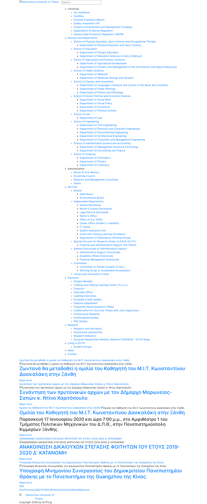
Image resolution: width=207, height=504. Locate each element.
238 (45, 489)
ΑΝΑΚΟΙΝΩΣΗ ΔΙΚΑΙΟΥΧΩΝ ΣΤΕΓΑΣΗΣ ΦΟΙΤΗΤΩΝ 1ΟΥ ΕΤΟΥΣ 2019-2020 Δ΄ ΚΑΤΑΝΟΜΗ (70, 438)
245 (77, 489)
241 (59, 489)
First (21, 489)
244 (72, 489)
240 (54, 489)
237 (41, 489)
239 (50, 489)
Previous (29, 489)
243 (67, 489)
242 (63, 489)
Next (82, 489)
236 (36, 489)
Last (87, 489)
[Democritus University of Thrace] (39, 1)
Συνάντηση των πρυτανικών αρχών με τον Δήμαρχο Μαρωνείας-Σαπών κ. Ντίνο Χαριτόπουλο (74, 383)
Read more (25, 380)
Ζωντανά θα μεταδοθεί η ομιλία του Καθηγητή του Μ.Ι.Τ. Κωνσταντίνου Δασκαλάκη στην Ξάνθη (74, 360)
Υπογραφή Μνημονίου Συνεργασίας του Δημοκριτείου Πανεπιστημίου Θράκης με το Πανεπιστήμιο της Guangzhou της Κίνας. (91, 462)
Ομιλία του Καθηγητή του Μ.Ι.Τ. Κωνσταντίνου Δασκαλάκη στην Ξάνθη (59, 407)
